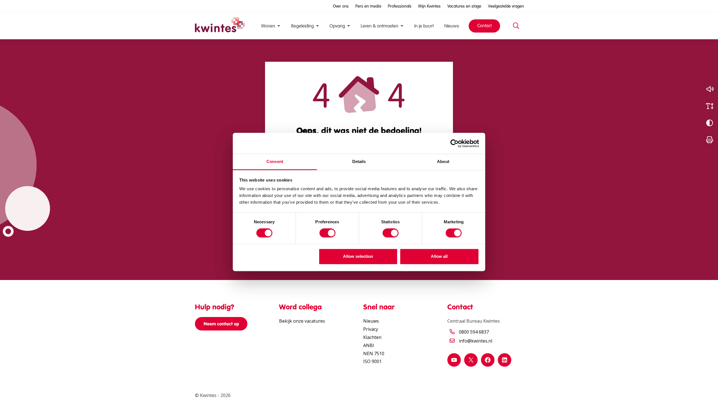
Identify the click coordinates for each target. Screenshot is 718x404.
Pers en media (368, 6)
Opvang (337, 26)
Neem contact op (221, 324)
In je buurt (424, 26)
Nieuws (451, 26)
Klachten (372, 337)
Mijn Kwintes (429, 6)
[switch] (327, 233)
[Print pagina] (709, 139)
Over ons (341, 6)
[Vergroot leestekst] (709, 106)
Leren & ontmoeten (379, 26)
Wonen (268, 26)
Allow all (439, 256)
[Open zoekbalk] (516, 26)
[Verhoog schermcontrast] (709, 122)
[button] (709, 89)
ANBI (368, 345)
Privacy (370, 329)
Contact (484, 25)
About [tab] (443, 161)
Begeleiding (302, 26)
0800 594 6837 (474, 332)
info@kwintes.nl (475, 341)
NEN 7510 (373, 353)
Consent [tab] (274, 161)
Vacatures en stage (464, 6)
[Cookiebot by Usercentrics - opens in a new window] (454, 143)
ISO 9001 (372, 361)
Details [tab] (359, 161)
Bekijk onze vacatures (302, 321)
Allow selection (358, 256)
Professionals (399, 6)
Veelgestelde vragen (506, 6)
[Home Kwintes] (220, 26)
